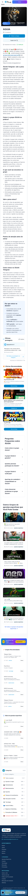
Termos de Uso (5, 874)
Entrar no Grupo (15, 36)
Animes (3, 851)
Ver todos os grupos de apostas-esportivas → (14, 627)
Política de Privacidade (7, 876)
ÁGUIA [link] (2, 4)
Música (3, 853)
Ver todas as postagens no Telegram (13, 356)
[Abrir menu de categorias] (2, 2)
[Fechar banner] (25, 892)
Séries (3, 847)
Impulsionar (19, 641)
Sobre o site (5, 873)
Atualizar (22, 339)
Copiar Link (13, 40)
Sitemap (4, 882)
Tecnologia (4, 863)
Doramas (4, 849)
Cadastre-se (14, 408)
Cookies (4, 878)
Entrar (19, 1)
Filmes (3, 845)
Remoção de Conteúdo (7, 880)
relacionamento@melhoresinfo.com (10, 839)
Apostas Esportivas (6, 859)
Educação (4, 865)
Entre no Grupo (14, 386)
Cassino (4, 861)
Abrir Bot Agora (21, 892)
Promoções (4, 867)
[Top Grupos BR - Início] (8, 2)
